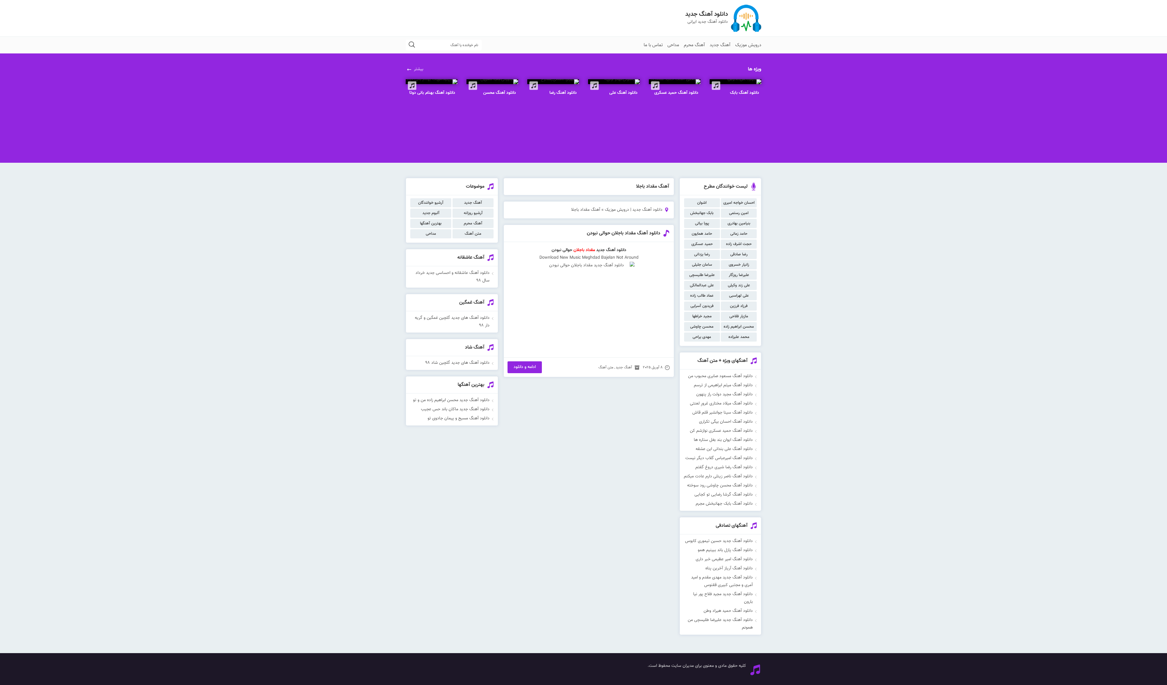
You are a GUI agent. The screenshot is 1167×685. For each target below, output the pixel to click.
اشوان (702, 203)
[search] (412, 45)
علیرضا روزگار (739, 275)
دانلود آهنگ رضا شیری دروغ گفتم (724, 467)
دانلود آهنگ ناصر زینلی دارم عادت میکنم (718, 476)
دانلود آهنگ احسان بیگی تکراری (726, 421)
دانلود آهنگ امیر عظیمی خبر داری (724, 559)
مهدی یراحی (702, 337)
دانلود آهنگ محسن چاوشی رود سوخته (720, 485)
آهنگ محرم (694, 45)
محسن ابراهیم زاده (739, 327)
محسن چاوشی (702, 327)
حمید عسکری (702, 244)
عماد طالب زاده (702, 296)
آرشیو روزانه (473, 213)
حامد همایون (702, 234)
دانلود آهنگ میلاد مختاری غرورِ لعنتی (721, 403)
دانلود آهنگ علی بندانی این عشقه (724, 449)
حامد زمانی (738, 234)
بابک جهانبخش (702, 213)
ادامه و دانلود (525, 367)
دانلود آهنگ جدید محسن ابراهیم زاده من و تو (451, 400)
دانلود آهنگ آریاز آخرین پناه (729, 568)
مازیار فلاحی (738, 316)
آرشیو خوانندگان (430, 203)
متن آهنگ (605, 367)
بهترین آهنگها (431, 223)
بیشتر (418, 69)
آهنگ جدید (720, 45)
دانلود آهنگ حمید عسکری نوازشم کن (721, 431)
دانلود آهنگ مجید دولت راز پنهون (724, 394)
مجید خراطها (702, 316)
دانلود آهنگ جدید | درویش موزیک (634, 209)
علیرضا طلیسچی (702, 275)
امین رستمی (739, 213)
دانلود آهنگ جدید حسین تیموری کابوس (719, 541)
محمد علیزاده (738, 337)
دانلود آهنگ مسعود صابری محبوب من (720, 376)
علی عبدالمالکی (702, 285)
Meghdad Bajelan (598, 257)
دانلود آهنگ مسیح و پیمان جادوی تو (459, 418)
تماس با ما (653, 45)
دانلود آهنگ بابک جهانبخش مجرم (724, 503)
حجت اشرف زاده (739, 244)
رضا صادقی (739, 254)
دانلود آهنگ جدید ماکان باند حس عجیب (455, 409)
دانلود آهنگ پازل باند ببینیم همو (725, 550)
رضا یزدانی (702, 254)
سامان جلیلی (702, 265)
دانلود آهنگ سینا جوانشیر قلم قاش (722, 412)
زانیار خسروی (739, 265)
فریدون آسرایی (702, 306)
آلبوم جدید (430, 213)
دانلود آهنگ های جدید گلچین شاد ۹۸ (457, 363)
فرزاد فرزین (739, 306)
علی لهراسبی (739, 296)
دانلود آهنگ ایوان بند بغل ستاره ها (723, 440)
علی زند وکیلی (739, 285)
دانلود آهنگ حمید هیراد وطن (728, 611)
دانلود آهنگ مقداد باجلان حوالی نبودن (623, 233)
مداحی (673, 45)
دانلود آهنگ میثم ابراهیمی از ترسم (723, 385)
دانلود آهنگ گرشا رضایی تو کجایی (723, 494)
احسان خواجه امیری (739, 203)
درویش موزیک (748, 45)
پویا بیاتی (702, 223)
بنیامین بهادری (739, 223)
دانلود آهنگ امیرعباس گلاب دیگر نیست (719, 458)
